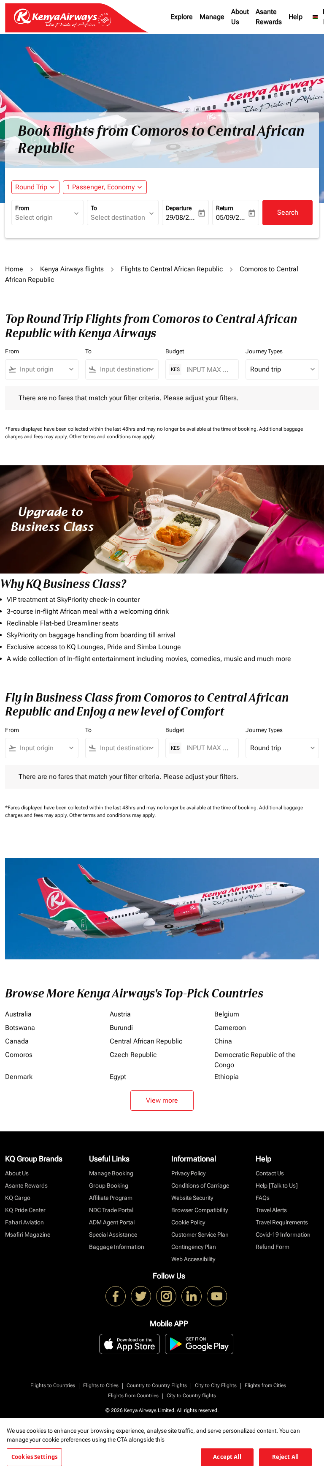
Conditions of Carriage (200, 1185)
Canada (17, 1041)
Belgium (226, 1014)
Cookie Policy (188, 1222)
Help (295, 17)
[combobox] (45, 369)
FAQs (263, 1197)
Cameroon (230, 1028)
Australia (18, 1014)
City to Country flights (191, 1396)
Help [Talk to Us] (277, 1185)
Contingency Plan (193, 1246)
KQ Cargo (17, 1197)
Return (224, 208)
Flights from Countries (133, 1396)
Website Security (192, 1197)
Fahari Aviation (24, 1222)
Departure (179, 208)
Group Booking (108, 1185)
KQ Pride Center (25, 1210)
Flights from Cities (265, 1385)
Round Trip (31, 187)
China (223, 1041)
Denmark (18, 1077)
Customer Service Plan (200, 1234)
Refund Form (272, 1246)
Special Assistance (113, 1234)
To (94, 208)
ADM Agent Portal (112, 1222)
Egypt (118, 1077)
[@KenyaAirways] (141, 1296)
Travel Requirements (282, 1222)
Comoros (18, 1055)
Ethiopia (226, 1077)
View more (162, 1100)
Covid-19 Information (283, 1234)
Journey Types (264, 351)
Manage (212, 17)
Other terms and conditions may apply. (112, 437)
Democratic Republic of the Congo (255, 1060)
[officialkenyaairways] (166, 1296)
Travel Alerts (271, 1210)
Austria (120, 1014)
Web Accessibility (193, 1259)
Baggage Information (116, 1246)
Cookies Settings (34, 1457)
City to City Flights (216, 1385)
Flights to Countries (52, 1385)
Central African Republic (146, 1041)
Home (14, 269)
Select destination (118, 217)
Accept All (227, 1457)
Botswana (20, 1028)
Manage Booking (111, 1173)
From (22, 208)
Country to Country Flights (157, 1385)
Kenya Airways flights (72, 269)
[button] (105, 187)
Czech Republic (133, 1055)
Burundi (121, 1028)
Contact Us (270, 1173)
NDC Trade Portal (111, 1210)
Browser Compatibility (199, 1210)
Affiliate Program (110, 1197)
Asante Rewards (269, 17)
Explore (181, 17)
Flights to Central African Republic (172, 269)
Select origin (34, 217)
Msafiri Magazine (27, 1234)
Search (287, 212)
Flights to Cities (101, 1385)
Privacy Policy (188, 1173)
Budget (174, 351)
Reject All (285, 1457)
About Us (240, 17)
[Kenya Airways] (115, 1296)
